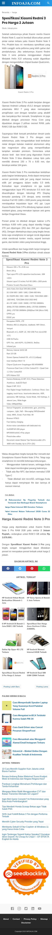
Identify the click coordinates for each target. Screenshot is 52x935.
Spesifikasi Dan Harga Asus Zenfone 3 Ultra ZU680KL (37, 626)
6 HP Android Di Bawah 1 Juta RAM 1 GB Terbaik (13, 625)
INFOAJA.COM (26, 3)
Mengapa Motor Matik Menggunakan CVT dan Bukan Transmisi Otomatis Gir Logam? (24, 792)
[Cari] (48, 3)
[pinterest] (32, 568)
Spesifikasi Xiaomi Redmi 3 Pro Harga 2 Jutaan (13, 674)
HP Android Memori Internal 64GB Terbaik (37, 650)
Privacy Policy (30, 919)
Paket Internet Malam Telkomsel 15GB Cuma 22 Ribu (29, 512)
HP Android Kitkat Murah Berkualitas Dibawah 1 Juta (13, 600)
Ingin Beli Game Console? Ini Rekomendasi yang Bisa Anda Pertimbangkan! (25, 800)
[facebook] (8, 568)
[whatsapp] (44, 568)
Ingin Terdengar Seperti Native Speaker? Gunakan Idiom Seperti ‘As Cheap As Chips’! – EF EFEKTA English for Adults (26, 836)
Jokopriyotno (12, 28)
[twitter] (20, 568)
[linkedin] (33, 909)
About (6, 919)
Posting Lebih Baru (12, 687)
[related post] (13, 588)
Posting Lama (42, 687)
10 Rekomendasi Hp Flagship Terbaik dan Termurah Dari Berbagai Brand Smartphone (29, 501)
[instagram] (19, 909)
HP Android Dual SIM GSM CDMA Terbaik (36, 674)
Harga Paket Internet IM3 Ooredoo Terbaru (25, 507)
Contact (16, 919)
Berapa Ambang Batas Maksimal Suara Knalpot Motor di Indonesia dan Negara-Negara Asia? (24, 777)
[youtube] (40, 909)
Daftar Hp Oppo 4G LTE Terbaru (12, 650)
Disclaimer (26, 923)
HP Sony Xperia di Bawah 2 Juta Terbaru (38, 599)
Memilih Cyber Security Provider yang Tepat (22, 822)
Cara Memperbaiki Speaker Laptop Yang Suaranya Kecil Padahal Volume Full (30, 705)
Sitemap (44, 919)
